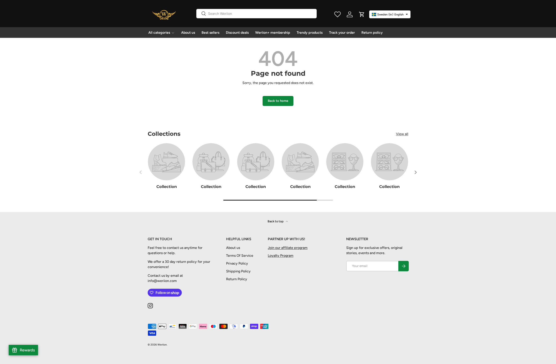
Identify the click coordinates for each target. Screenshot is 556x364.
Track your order (342, 32)
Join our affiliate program (288, 248)
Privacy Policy (237, 263)
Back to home (278, 101)
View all (402, 134)
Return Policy (236, 279)
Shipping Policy (238, 271)
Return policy (372, 32)
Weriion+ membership (272, 32)
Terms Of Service (239, 255)
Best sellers (210, 32)
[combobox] (256, 13)
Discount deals (237, 32)
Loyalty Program (280, 255)
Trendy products (310, 32)
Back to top (276, 221)
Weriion (162, 344)
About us (188, 32)
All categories (159, 32)
